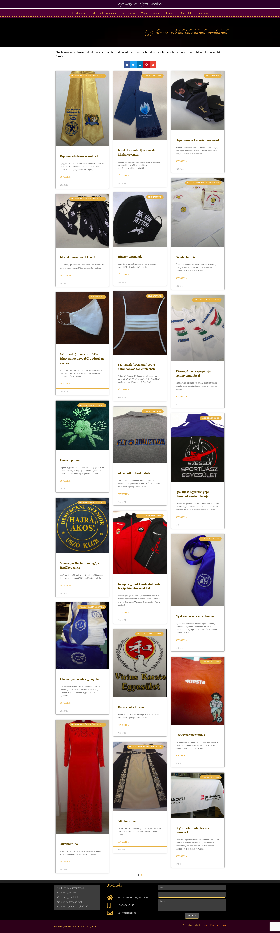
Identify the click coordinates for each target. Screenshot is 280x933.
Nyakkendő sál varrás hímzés (195, 616)
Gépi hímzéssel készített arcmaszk (198, 140)
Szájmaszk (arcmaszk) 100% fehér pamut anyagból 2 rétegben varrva (82, 359)
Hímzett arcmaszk (130, 256)
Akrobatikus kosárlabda (134, 473)
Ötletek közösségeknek (70, 901)
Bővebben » (65, 177)
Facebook (202, 13)
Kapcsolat (186, 13)
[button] (127, 64)
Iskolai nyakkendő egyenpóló (79, 679)
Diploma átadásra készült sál (79, 156)
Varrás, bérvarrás (150, 13)
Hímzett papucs (70, 460)
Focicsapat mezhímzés (190, 735)
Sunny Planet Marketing (215, 925)
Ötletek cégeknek (66, 892)
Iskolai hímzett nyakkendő (77, 257)
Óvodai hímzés (185, 257)
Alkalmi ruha (69, 844)
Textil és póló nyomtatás (103, 13)
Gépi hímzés (78, 13)
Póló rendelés (128, 13)
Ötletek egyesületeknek (70, 897)
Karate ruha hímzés (131, 707)
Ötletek (168, 13)
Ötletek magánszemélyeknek (73, 906)
